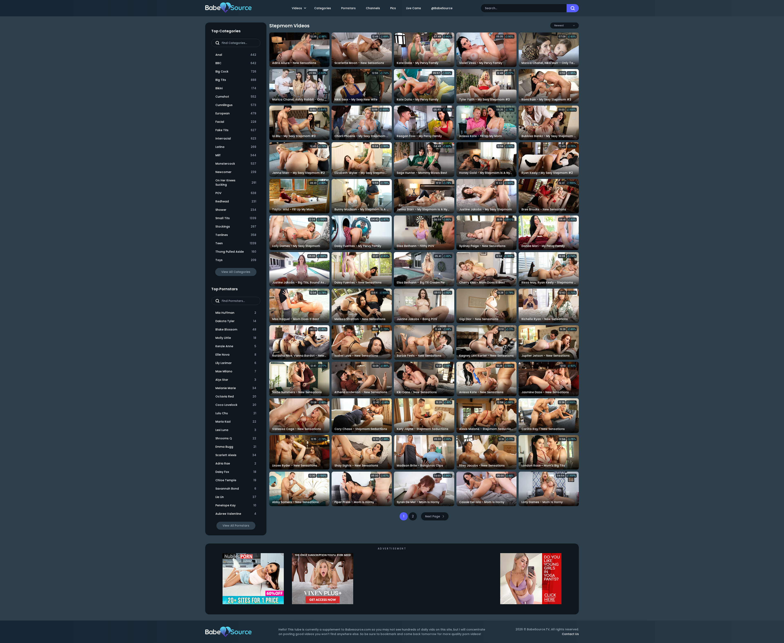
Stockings (235, 226)
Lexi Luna (235, 430)
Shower (235, 210)
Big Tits (235, 80)
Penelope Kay (235, 505)
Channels (373, 8)
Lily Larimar (235, 363)
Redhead (235, 201)
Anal (235, 55)
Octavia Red (235, 396)
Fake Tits (235, 130)
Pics (393, 8)
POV (235, 193)
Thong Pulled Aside (235, 252)
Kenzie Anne (235, 346)
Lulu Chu (235, 413)
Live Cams (413, 8)
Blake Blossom (235, 329)
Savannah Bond (235, 489)
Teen (235, 243)
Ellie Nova (235, 355)
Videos (297, 8)
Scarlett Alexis (235, 455)
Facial (235, 122)
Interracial (235, 138)
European (235, 113)
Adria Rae (235, 463)
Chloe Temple (235, 480)
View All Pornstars (236, 526)
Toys (235, 260)
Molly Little (235, 338)
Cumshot (235, 97)
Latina (235, 147)
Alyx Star (235, 380)
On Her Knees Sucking (235, 182)
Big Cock (235, 71)
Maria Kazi (235, 422)
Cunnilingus (235, 105)
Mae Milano (235, 371)
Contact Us (570, 634)
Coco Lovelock (235, 405)
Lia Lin (235, 497)
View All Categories (235, 272)
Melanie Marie (235, 388)
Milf (235, 155)
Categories (322, 8)
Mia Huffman (235, 313)
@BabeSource (441, 8)
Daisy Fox (235, 472)
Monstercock (235, 164)
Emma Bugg (235, 447)
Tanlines (235, 235)
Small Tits (235, 218)
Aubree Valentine (235, 514)
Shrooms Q (235, 438)
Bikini (235, 88)
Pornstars (348, 8)
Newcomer (235, 172)
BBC (235, 63)
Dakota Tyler (235, 321)
